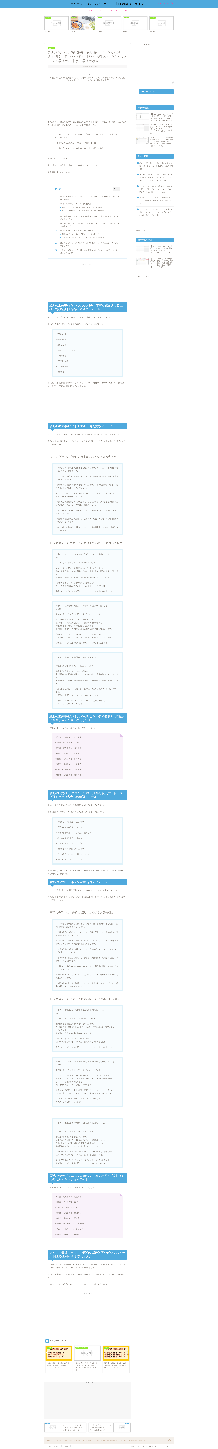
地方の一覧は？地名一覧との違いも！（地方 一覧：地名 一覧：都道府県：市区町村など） (156, 166)
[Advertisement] (87, 97)
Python (102, 10)
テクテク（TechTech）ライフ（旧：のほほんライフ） (109, 3)
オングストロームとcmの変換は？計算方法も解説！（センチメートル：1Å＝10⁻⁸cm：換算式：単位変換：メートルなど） (156, 189)
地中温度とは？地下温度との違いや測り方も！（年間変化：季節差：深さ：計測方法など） (155, 200)
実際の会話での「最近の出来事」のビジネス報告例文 (82, 207)
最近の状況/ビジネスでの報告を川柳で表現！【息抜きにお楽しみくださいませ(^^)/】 (89, 244)
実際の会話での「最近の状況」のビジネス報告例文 (81, 234)
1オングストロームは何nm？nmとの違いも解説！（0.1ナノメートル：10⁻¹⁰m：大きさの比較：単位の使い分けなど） (156, 212)
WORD (114, 10)
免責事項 (66, 1446)
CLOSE (116, 188)
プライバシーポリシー (53, 1446)
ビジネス (126, 10)
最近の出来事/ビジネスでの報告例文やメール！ (79, 204)
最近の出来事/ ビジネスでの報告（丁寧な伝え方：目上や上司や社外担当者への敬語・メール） (89, 198)
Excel (90, 10)
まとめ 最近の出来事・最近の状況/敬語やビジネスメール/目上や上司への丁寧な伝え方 (89, 251)
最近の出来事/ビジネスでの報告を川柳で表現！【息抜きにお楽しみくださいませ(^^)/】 (89, 217)
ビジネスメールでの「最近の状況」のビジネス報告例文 (83, 237)
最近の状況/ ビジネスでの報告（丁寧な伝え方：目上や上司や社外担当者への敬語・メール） (89, 224)
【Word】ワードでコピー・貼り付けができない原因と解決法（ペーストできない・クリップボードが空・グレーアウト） (156, 177)
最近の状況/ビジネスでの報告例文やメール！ (78, 231)
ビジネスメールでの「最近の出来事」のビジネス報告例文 (84, 210)
